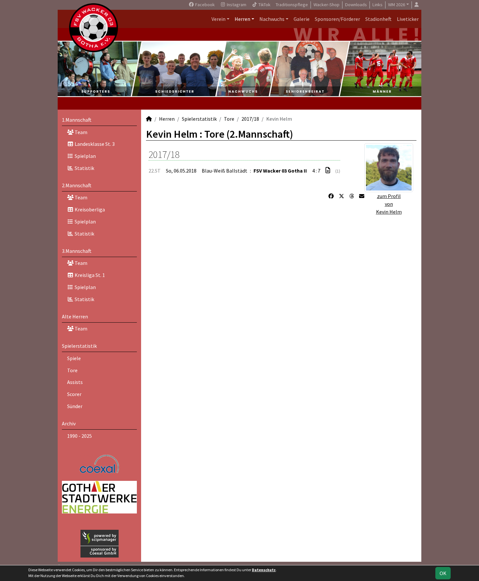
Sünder (74, 406)
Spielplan (85, 156)
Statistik (84, 168)
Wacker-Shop (326, 5)
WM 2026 (396, 5)
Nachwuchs (271, 19)
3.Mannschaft (77, 251)
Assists (75, 382)
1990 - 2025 (79, 436)
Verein (218, 19)
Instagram (236, 5)
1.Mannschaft (77, 119)
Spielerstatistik (79, 346)
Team (80, 132)
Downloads (356, 5)
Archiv (69, 423)
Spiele (74, 358)
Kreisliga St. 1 (89, 275)
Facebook (204, 5)
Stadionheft (378, 19)
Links (377, 5)
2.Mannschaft (77, 185)
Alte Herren (75, 316)
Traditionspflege (292, 5)
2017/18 (250, 118)
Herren (242, 19)
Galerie (302, 19)
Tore (72, 370)
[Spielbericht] (328, 170)
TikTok (263, 5)
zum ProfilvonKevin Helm (389, 204)
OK (443, 573)
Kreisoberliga (89, 209)
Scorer (74, 394)
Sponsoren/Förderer (337, 19)
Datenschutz (264, 569)
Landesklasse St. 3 (94, 144)
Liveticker (408, 19)
